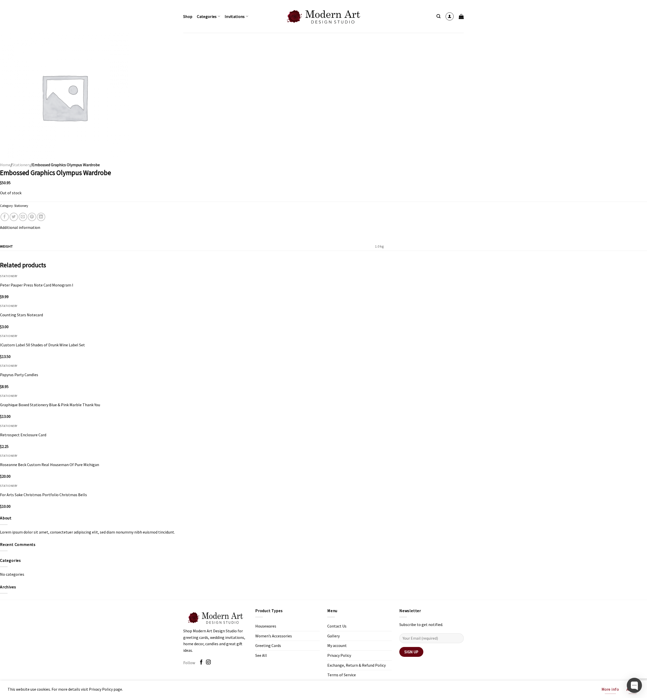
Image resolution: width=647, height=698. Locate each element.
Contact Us (336, 626)
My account (337, 645)
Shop (187, 16)
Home (5, 164)
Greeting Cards (268, 645)
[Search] (438, 16)
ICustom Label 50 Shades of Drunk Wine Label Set (42, 344)
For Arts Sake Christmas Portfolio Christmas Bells (43, 494)
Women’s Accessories (273, 635)
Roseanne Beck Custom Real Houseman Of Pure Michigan (49, 464)
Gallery (333, 635)
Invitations (235, 16)
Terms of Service (341, 674)
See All (261, 655)
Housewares (265, 626)
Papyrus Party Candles (19, 374)
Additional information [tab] (20, 227)
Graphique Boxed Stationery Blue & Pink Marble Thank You (50, 404)
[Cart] (461, 16)
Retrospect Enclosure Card (23, 434)
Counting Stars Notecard (21, 314)
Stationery (21, 164)
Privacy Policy (339, 655)
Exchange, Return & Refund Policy (356, 665)
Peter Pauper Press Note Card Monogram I (36, 284)
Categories (207, 16)
